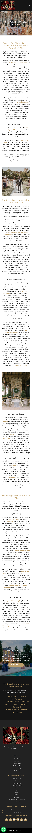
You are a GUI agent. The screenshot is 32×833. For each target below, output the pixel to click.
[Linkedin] (25, 819)
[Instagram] (6, 819)
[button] (3, 829)
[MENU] (29, 5)
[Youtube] (14, 819)
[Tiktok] (21, 819)
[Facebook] (10, 819)
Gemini (12, 477)
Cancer (12, 434)
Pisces (13, 465)
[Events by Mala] (8, 5)
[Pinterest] (17, 819)
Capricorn (6, 438)
